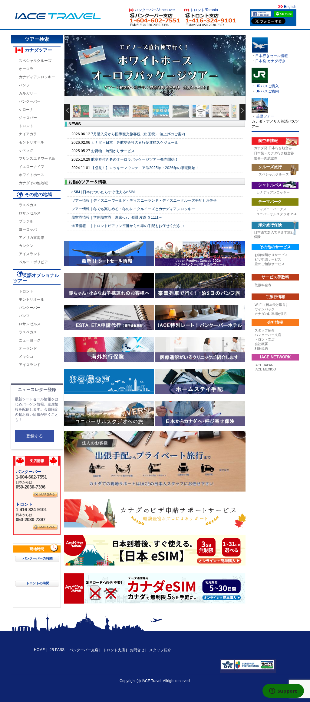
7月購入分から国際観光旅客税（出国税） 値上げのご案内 (138, 134)
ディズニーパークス (271, 209)
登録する (34, 436)
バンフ (24, 85)
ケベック (26, 150)
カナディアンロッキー (37, 77)
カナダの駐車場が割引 (271, 314)
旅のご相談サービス (270, 264)
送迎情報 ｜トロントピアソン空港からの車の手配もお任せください (127, 226)
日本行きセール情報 (271, 56)
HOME (40, 650)
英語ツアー (265, 116)
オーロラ (26, 69)
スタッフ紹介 (265, 330)
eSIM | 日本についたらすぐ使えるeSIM (103, 192)
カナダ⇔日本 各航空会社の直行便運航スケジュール (134, 142)
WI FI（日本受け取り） (272, 304)
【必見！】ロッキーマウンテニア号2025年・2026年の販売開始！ (145, 168)
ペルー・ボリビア (33, 262)
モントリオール (31, 142)
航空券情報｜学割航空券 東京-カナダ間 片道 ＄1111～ (116, 217)
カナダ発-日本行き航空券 (273, 148)
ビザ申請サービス (268, 259)
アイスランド (30, 254)
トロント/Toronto (204, 10)
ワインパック (265, 309)
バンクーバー (30, 101)
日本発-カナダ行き (270, 61)
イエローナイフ (31, 167)
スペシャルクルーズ (35, 61)
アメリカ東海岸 (31, 238)
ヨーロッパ (28, 229)
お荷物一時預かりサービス (113, 151)
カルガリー (28, 93)
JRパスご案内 (267, 91)
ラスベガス (28, 205)
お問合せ (137, 650)
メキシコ (26, 356)
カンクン (26, 246)
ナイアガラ (28, 134)
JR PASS (57, 650)
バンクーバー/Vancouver (155, 10)
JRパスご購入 (267, 86)
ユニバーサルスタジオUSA (276, 214)
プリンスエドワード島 (37, 158)
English (289, 7)
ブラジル (26, 221)
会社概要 (261, 344)
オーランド (28, 348)
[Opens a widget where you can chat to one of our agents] (283, 691)
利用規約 (261, 348)
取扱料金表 (263, 285)
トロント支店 (265, 339)
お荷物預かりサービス (271, 255)
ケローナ (26, 109)
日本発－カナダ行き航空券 (274, 153)
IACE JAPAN (264, 365)
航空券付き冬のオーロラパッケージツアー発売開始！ (134, 159)
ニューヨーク (30, 340)
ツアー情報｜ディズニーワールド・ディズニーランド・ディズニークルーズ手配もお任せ (144, 200)
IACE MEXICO (265, 369)
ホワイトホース (31, 175)
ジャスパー (28, 118)
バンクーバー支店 (268, 335)
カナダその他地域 (33, 183)
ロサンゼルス (30, 213)
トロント (26, 126)
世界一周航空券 (265, 158)
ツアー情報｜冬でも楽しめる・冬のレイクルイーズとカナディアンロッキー (133, 209)
